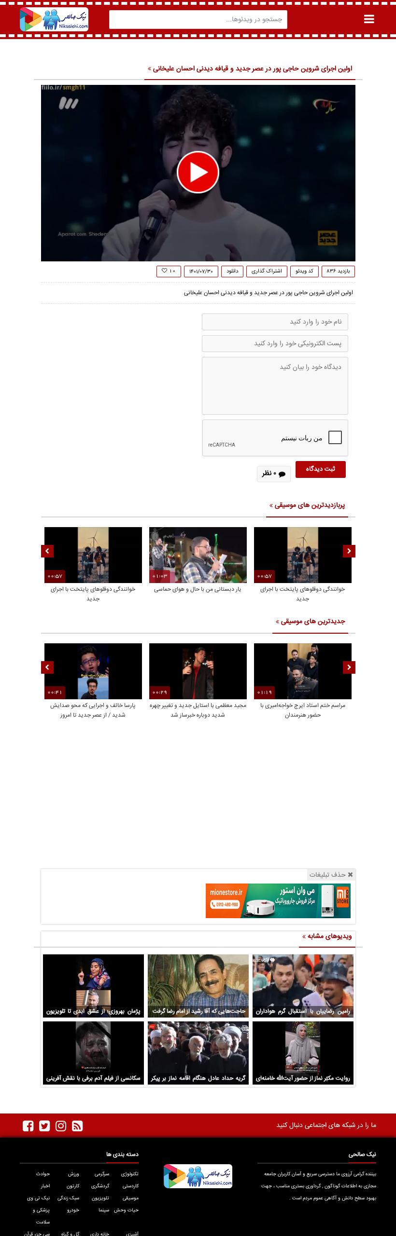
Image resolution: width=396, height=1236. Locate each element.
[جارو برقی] (278, 901)
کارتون (73, 1186)
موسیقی (131, 1198)
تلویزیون (100, 1198)
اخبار (45, 1186)
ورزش (73, 1174)
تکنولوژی (130, 1174)
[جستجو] (119, 19)
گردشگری (100, 1186)
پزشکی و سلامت (41, 1216)
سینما (104, 1210)
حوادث (42, 1174)
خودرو (73, 1210)
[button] (198, 172)
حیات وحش (126, 1210)
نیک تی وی (38, 1198)
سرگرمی (102, 1174)
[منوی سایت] (369, 19)
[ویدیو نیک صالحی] (54, 19)
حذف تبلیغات (328, 875)
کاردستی (131, 1186)
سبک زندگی (68, 1198)
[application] (198, 173)
